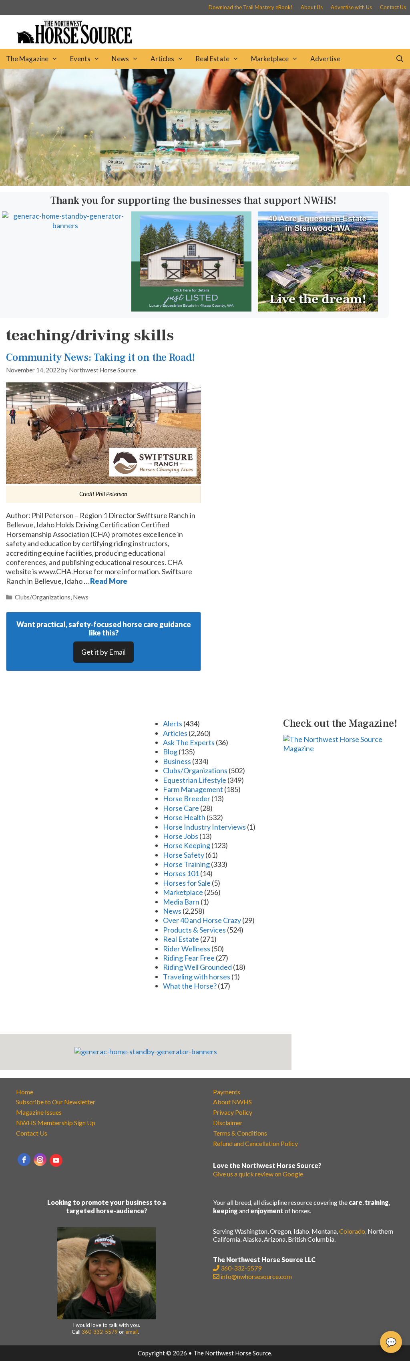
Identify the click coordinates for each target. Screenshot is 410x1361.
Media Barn (181, 901)
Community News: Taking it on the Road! (100, 357)
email (131, 1332)
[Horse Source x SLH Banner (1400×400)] (205, 183)
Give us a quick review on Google (258, 1174)
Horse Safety (183, 854)
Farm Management (193, 789)
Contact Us (393, 7)
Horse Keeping (186, 845)
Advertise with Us (351, 7)
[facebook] (24, 1159)
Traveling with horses (196, 976)
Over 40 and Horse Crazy (202, 920)
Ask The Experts (189, 742)
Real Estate (212, 58)
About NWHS (232, 1102)
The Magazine (27, 58)
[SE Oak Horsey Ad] (191, 308)
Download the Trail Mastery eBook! (251, 7)
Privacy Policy (232, 1112)
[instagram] (40, 1159)
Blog (170, 751)
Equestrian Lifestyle (194, 780)
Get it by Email (103, 651)
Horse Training (186, 864)
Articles (162, 58)
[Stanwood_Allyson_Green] (318, 308)
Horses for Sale (187, 883)
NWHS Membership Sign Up (55, 1122)
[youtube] (56, 1160)
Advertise (325, 58)
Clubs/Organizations (42, 597)
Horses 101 (181, 873)
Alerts (172, 723)
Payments (226, 1092)
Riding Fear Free (189, 957)
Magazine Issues (39, 1112)
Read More (108, 581)
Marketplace (270, 58)
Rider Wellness (186, 948)
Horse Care (181, 808)
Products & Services (194, 929)
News (120, 58)
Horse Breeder (186, 798)
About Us (312, 7)
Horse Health (184, 817)
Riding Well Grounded (197, 967)
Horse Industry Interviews (204, 826)
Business (177, 761)
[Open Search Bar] (399, 59)
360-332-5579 (100, 1332)
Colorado (352, 1231)
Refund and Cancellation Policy (255, 1143)
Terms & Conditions (240, 1133)
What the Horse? (190, 985)
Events (80, 58)
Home (24, 1092)
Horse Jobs (180, 836)
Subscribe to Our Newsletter (55, 1102)
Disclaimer (228, 1122)
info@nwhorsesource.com (256, 1276)
